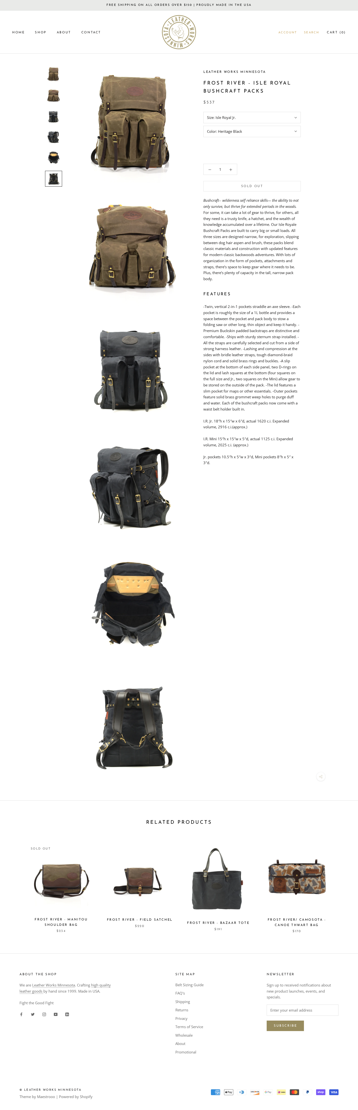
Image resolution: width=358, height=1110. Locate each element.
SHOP (40, 32)
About (180, 1043)
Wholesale (184, 1035)
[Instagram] (44, 1014)
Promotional (185, 1052)
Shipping (182, 1001)
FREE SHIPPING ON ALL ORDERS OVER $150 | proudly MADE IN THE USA (178, 5)
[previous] (15, 883)
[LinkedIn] (67, 1014)
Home (18, 32)
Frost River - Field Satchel (140, 919)
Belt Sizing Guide (189, 984)
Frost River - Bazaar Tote (218, 923)
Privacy (181, 1018)
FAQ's (180, 993)
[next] (342, 883)
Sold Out (252, 186)
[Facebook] (21, 1014)
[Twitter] (33, 1014)
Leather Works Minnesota (53, 985)
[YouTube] (55, 1014)
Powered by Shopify (76, 1096)
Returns (181, 1009)
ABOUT (64, 32)
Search (311, 32)
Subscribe (285, 1025)
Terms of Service (189, 1026)
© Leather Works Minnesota (50, 1090)
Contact (91, 32)
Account (287, 32)
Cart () (336, 32)
